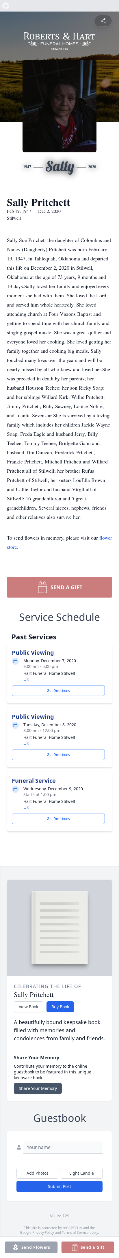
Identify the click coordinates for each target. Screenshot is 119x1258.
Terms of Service (75, 1232)
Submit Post (59, 1186)
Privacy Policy (43, 1232)
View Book (28, 1006)
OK (26, 679)
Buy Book (60, 1006)
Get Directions (58, 690)
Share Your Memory (38, 1088)
